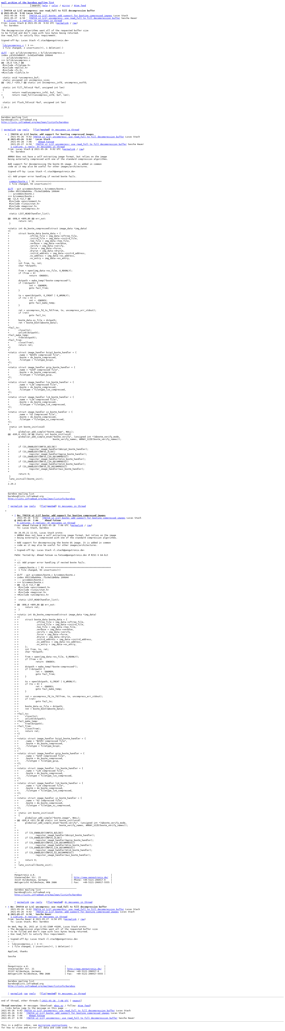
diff (4, 53)
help (45, 5)
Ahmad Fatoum (46, 141)
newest (76, 1000)
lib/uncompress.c (13, 45)
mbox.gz (58, 1005)
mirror (66, 5)
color (55, 5)
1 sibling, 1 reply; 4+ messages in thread (38, 146)
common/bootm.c (18, 181)
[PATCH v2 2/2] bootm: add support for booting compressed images (70, 15)
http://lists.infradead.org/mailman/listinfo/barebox (35, 122)
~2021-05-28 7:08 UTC (55, 1000)
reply (25, 129)
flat (37, 129)
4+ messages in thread (65, 129)
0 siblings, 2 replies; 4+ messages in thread (33, 20)
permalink (63, 23)
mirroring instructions (52, 1025)
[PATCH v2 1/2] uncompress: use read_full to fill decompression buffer (74, 18)
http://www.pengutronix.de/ (91, 877)
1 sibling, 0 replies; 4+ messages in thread (39, 916)
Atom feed (80, 5)
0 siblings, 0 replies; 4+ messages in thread (46, 523)
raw (75, 23)
